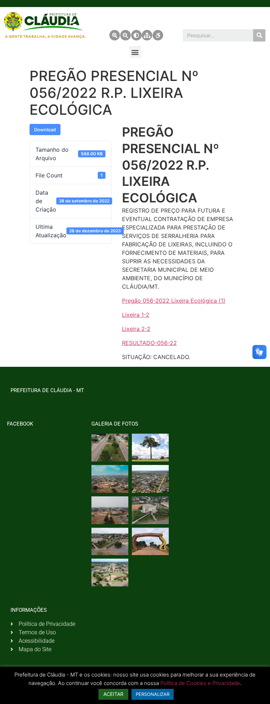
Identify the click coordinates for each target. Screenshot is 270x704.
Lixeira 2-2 (136, 328)
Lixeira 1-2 (135, 314)
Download (45, 129)
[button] (135, 52)
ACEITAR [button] (113, 694)
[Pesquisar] (259, 35)
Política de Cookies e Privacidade (200, 683)
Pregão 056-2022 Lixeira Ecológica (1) (173, 300)
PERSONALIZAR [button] (152, 694)
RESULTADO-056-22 (149, 342)
